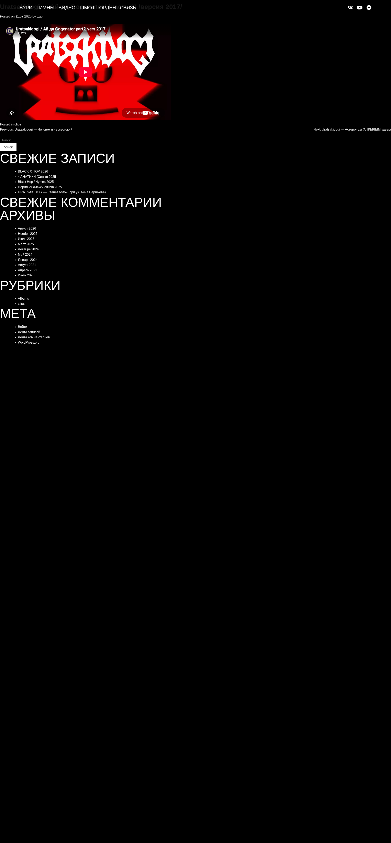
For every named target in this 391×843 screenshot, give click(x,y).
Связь (128, 7)
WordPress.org (29, 342)
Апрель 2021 (27, 270)
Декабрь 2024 (28, 249)
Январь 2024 (27, 260)
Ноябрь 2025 (27, 233)
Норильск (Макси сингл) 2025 (40, 187)
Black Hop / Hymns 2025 (36, 182)
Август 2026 (27, 228)
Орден (107, 7)
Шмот (87, 7)
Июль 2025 (26, 239)
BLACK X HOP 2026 (33, 171)
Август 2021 (27, 265)
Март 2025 (26, 244)
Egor (40, 16)
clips (17, 124)
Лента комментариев (34, 337)
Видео (67, 7)
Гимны (45, 7)
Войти (22, 327)
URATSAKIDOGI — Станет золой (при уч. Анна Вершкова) (62, 192)
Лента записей (29, 332)
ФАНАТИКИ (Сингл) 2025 (37, 176)
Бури (26, 7)
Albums (23, 298)
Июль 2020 (26, 275)
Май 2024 (25, 254)
